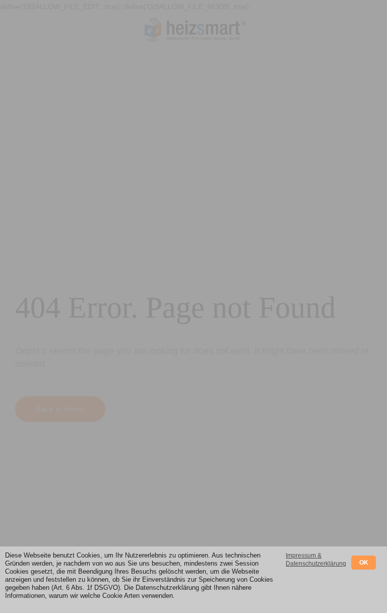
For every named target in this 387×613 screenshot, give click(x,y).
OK (363, 562)
